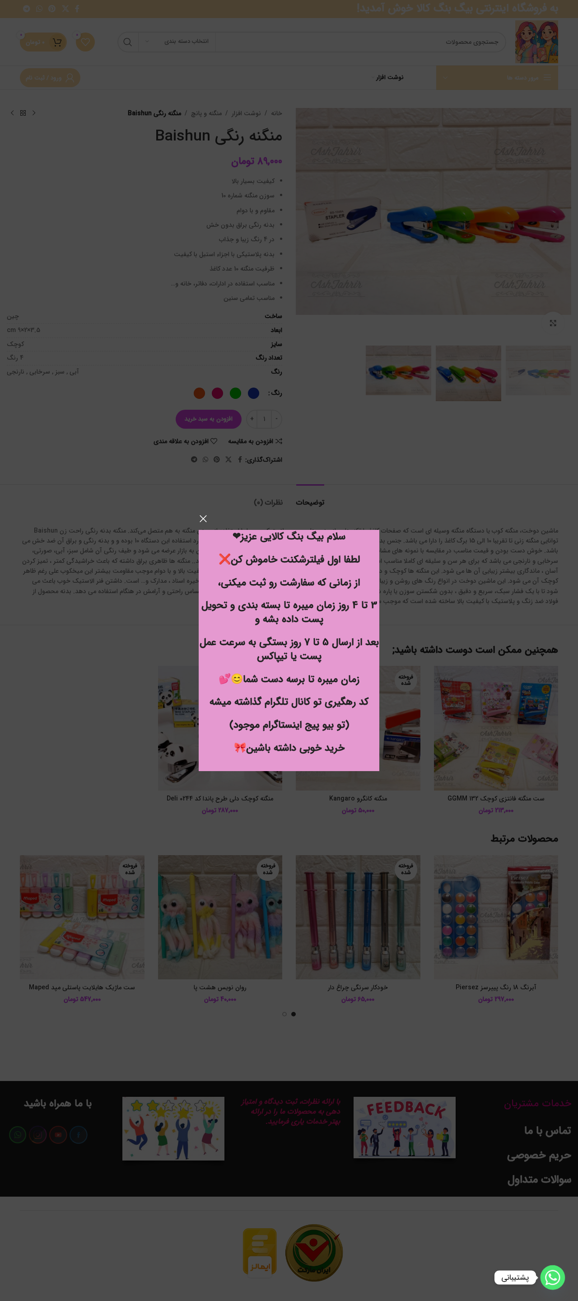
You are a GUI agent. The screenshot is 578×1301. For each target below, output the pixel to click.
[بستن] (203, 518)
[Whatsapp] (553, 1277)
